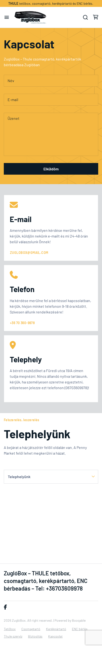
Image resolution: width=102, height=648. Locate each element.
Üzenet (13, 118)
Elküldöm (51, 169)
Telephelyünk (19, 476)
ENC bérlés (80, 629)
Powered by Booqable (70, 620)
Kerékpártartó (56, 629)
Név (11, 80)
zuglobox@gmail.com (29, 253)
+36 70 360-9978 (22, 323)
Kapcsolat (55, 636)
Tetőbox (10, 629)
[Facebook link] (5, 607)
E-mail (13, 99)
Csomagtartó (30, 629)
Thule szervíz (13, 636)
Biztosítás (35, 636)
